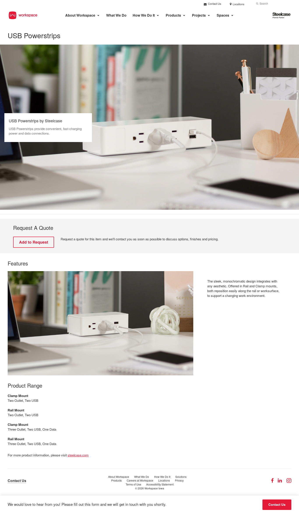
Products (173, 15)
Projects (199, 15)
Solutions (180, 476)
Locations (164, 480)
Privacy (179, 480)
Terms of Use (133, 484)
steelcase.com (78, 455)
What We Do (116, 15)
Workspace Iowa (154, 488)
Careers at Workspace (140, 480)
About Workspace (80, 15)
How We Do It (144, 15)
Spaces (223, 15)
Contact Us (214, 3)
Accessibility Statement (160, 484)
